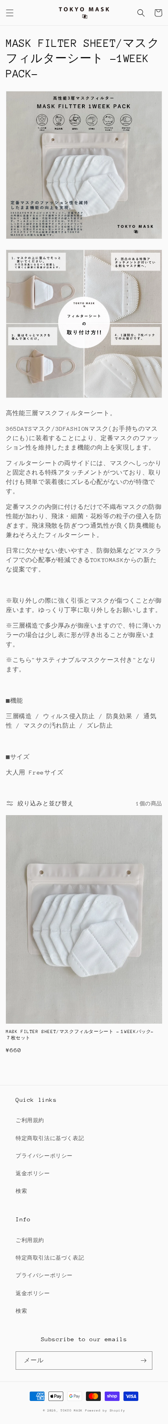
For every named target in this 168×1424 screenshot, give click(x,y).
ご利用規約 (30, 1120)
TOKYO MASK (72, 1410)
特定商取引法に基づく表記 (50, 1138)
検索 (21, 1191)
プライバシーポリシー (44, 1156)
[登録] (143, 1360)
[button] (9, 12)
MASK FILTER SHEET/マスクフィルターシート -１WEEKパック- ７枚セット (82, 1034)
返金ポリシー (33, 1173)
